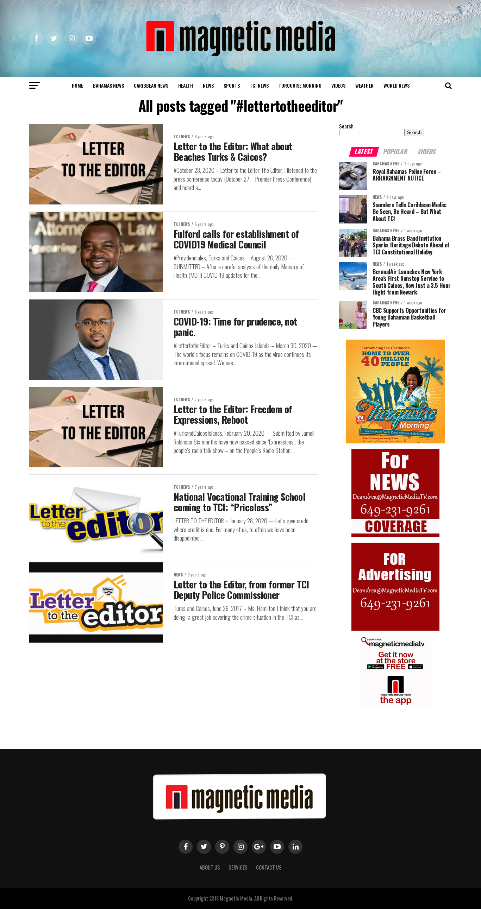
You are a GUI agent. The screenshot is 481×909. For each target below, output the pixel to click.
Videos (338, 85)
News (208, 85)
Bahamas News (108, 85)
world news (396, 85)
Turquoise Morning (300, 85)
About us (210, 867)
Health (185, 85)
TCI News (259, 85)
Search (346, 126)
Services (238, 867)
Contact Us (269, 867)
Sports (232, 85)
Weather (364, 85)
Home (77, 85)
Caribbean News (151, 85)
